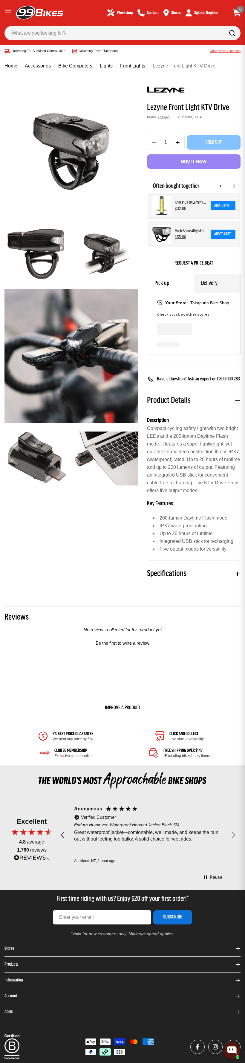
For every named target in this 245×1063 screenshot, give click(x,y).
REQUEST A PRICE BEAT (193, 263)
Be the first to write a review (122, 643)
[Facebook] (197, 1047)
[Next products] (234, 186)
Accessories (38, 65)
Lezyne (163, 117)
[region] (148, 835)
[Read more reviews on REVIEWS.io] (32, 859)
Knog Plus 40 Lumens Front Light (191, 202)
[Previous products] (220, 186)
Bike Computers (75, 65)
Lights (106, 65)
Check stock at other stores (183, 314)
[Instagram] (215, 1047)
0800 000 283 (228, 379)
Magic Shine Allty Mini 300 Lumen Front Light (191, 231)
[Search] (232, 33)
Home (10, 65)
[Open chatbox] (231, 1050)
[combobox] (122, 33)
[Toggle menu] (8, 12)
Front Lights (132, 65)
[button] (122, 642)
